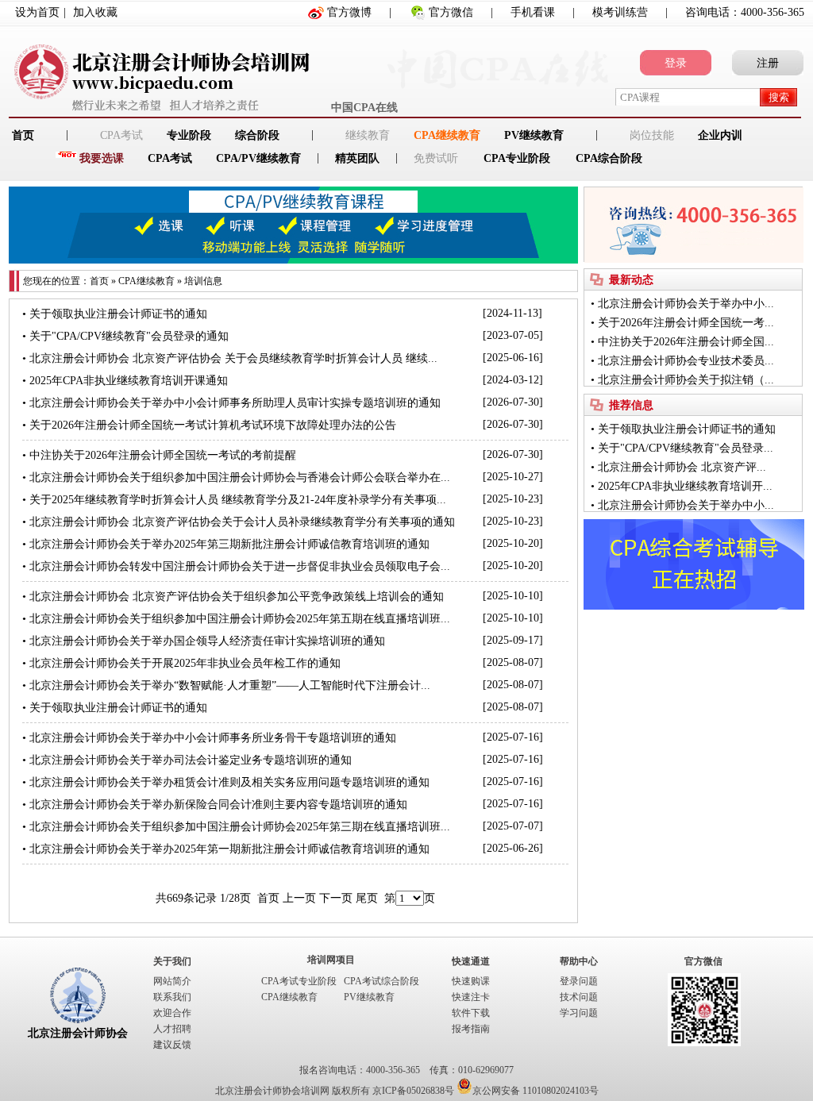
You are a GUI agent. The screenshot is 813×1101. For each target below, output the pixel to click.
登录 (676, 63)
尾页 (367, 898)
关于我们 (172, 961)
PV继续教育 (534, 135)
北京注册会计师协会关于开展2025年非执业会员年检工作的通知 (185, 663)
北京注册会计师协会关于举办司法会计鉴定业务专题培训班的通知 (190, 760)
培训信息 (203, 281)
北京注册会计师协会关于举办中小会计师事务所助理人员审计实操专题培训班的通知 (235, 403)
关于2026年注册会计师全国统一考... (686, 323)
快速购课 (471, 981)
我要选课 (101, 158)
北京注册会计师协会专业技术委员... (686, 361)
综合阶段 (257, 135)
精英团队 (357, 158)
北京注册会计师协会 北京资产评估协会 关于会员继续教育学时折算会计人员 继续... (233, 358)
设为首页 (37, 12)
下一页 (336, 898)
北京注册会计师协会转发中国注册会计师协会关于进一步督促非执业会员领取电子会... (239, 566)
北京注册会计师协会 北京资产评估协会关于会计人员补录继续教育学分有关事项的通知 (242, 522)
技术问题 (579, 997)
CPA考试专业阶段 (299, 981)
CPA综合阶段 (609, 158)
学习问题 (579, 1012)
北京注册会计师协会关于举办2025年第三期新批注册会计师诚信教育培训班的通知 (229, 544)
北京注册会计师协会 (78, 1033)
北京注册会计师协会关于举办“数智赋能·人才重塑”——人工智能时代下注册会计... (229, 685)
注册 (768, 63)
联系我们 (172, 997)
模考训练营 (620, 12)
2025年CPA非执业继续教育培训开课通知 (128, 381)
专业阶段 (189, 135)
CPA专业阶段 (517, 158)
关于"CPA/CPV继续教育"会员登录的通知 (129, 336)
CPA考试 (170, 158)
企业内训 (720, 135)
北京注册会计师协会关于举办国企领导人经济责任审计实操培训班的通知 (207, 641)
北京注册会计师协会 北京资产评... (682, 467)
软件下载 (471, 1012)
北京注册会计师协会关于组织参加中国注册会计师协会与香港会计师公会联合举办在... (239, 477)
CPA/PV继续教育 (258, 158)
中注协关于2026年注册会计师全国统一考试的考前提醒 (162, 455)
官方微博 (349, 12)
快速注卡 (471, 997)
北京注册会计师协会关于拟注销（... (686, 380)
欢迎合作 (172, 1012)
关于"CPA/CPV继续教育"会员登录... (685, 448)
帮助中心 (579, 961)
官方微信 (451, 12)
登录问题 (579, 981)
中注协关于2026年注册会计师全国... (686, 342)
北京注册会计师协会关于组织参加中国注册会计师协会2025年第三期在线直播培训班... (239, 827)
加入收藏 (95, 12)
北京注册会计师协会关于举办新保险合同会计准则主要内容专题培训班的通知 (218, 804)
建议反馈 (172, 1044)
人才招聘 (172, 1028)
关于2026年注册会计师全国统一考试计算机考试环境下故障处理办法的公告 (212, 425)
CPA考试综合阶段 (381, 981)
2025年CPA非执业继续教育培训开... (685, 486)
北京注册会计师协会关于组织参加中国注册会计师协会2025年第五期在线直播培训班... (239, 619)
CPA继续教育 (447, 135)
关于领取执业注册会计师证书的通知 (118, 314)
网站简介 (172, 981)
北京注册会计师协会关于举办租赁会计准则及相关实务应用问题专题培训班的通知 (229, 782)
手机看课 (533, 12)
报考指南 (471, 1028)
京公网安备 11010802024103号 (535, 1090)
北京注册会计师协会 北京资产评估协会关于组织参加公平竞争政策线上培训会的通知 (236, 596)
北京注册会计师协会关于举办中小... (686, 304)
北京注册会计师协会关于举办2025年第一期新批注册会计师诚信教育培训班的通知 (229, 849)
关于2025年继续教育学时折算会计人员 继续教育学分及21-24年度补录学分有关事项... (237, 500)
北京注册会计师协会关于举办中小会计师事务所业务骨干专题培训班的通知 (212, 738)
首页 (99, 281)
